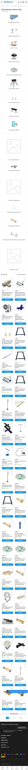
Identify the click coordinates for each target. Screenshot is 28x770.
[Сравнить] (12, 281)
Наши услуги (4, 742)
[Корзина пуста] (26, 2)
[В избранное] (12, 279)
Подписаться (21, 727)
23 (20, 718)
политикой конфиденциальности (12, 731)
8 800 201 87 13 (5, 747)
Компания (3, 737)
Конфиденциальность (6, 763)
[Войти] (23, 2)
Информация (4, 740)
